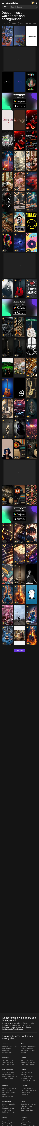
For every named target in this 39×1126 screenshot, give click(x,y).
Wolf (11, 1046)
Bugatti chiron (8, 1078)
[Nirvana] (31, 222)
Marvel (23, 1074)
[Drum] (19, 388)
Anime (23, 1044)
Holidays (24, 1117)
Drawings (24, 1085)
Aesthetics (12, 1088)
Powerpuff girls (26, 1078)
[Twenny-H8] (7, 120)
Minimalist (5, 1092)
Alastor (23, 1052)
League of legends (8, 1122)
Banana (24, 1106)
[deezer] (19, 36)
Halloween (24, 1120)
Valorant (5, 1124)
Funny (23, 1101)
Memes (33, 1104)
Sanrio (32, 1050)
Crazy (31, 1106)
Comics (23, 1069)
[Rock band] (31, 140)
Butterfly (5, 1046)
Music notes (24, 23)
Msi (22, 1060)
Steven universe (26, 1076)
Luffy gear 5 (30, 1048)
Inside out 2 (6, 1112)
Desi (10, 1062)
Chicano (33, 1090)
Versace (23, 1062)
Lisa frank (24, 1094)
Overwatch (6, 1120)
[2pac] (31, 574)
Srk (3, 1060)
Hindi (7, 1060)
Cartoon (23, 1072)
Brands (23, 1058)
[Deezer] (7, 82)
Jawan (12, 1064)
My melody (24, 1050)
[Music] (7, 36)
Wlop (27, 1090)
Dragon (23, 1088)
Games (4, 1117)
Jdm (3, 1072)
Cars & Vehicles (7, 1069)
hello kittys (24, 1064)
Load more (19, 650)
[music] (31, 120)
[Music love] (31, 594)
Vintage (13, 1092)
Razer (26, 1060)
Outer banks (6, 1110)
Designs (5, 1085)
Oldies (34, 23)
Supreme (31, 1062)
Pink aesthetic (7, 1090)
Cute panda (6, 1050)
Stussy (32, 1060)
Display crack (25, 1108)
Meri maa (5, 1064)
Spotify (5, 23)
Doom (11, 1124)
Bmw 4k (5, 1074)
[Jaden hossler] (31, 82)
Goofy (32, 1110)
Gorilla (8, 1048)
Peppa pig (11, 1104)
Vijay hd (5, 1062)
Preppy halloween (27, 1124)
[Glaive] (31, 327)
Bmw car (14, 1076)
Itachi (23, 1048)
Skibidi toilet (25, 1104)
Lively (4, 1104)
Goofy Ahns (25, 1110)
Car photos (6, 1076)
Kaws (4, 1094)
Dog (3, 1048)
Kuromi (23, 1046)
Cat (15, 1046)
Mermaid (30, 1088)
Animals (5, 1044)
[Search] (36, 7)
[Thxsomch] (19, 615)
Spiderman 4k (26, 1080)
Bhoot (12, 1060)
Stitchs (30, 1072)
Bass (14, 23)
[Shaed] (31, 347)
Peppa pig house (8, 1108)
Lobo (33, 1080)
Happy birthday (26, 1122)
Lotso (13, 1112)
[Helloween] (19, 635)
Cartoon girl (26, 1092)
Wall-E (4, 1106)
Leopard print (7, 1052)
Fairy (22, 1090)
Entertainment (7, 1101)
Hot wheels (10, 1072)
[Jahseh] (7, 449)
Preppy (4, 1088)
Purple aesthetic (7, 1096)
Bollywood (5, 1058)
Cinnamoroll (31, 1046)
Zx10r (11, 1074)
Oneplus (32, 1064)
